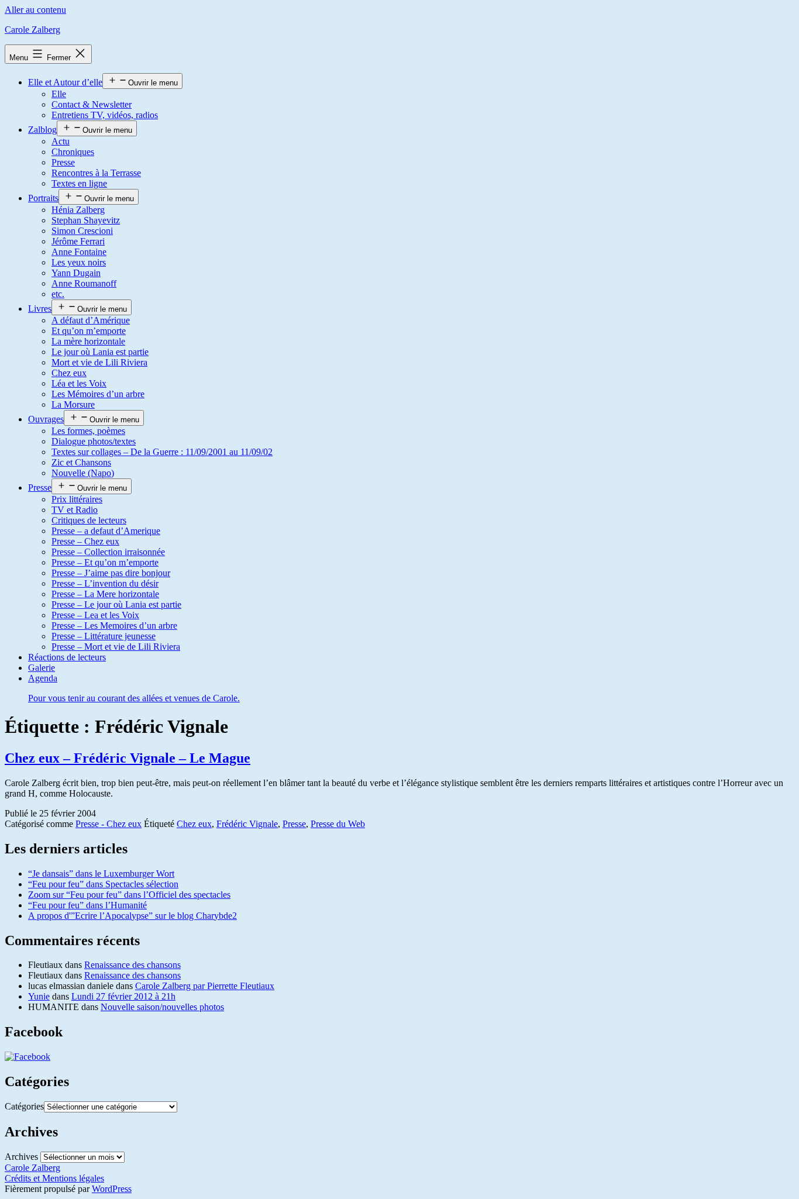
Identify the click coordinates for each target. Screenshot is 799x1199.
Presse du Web (338, 824)
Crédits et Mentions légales (54, 1178)
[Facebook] (27, 1057)
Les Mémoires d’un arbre (97, 394)
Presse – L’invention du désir (105, 583)
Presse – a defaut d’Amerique (105, 531)
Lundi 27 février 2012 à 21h (123, 996)
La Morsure (73, 404)
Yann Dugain (76, 273)
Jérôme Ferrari (78, 241)
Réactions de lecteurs (67, 657)
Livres (39, 308)
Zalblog (42, 130)
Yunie (39, 996)
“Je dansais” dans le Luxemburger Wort (101, 873)
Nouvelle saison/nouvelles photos (162, 1007)
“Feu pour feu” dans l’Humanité (87, 905)
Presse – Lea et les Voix (95, 615)
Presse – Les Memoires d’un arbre (114, 625)
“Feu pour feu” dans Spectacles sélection (103, 884)
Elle (58, 94)
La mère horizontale (88, 341)
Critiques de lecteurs (88, 520)
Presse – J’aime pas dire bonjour (110, 573)
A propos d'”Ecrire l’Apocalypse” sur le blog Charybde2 (132, 916)
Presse (63, 162)
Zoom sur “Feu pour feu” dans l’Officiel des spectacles (129, 895)
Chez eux (69, 373)
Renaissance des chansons (132, 965)
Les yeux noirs (78, 262)
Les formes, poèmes (88, 431)
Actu (60, 141)
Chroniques (72, 152)
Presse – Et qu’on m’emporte (105, 562)
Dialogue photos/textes (93, 441)
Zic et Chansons (81, 462)
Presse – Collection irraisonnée (108, 552)
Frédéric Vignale (247, 824)
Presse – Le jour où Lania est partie (116, 604)
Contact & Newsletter (91, 104)
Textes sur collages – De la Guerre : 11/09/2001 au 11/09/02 (162, 452)
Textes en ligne (79, 183)
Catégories (24, 1106)
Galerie (41, 668)
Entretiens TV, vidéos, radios (104, 115)
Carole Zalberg (32, 30)
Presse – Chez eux (85, 541)
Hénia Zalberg (78, 210)
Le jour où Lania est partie (100, 352)
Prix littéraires (76, 499)
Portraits (43, 198)
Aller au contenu (35, 10)
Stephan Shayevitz (85, 220)
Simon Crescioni (82, 231)
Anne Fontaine (78, 252)
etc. (57, 294)
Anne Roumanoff (83, 283)
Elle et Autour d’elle (65, 82)
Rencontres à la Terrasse (96, 173)
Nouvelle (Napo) (82, 473)
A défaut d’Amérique (90, 320)
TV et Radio (74, 510)
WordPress (112, 1189)
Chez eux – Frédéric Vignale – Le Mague (127, 758)
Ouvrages (46, 419)
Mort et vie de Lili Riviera (99, 362)
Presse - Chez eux (108, 824)
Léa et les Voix (78, 383)
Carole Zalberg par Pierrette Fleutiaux (204, 986)
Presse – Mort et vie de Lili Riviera (115, 647)
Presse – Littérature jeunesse (103, 636)
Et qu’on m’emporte (88, 331)
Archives (21, 1157)
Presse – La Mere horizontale (105, 594)
